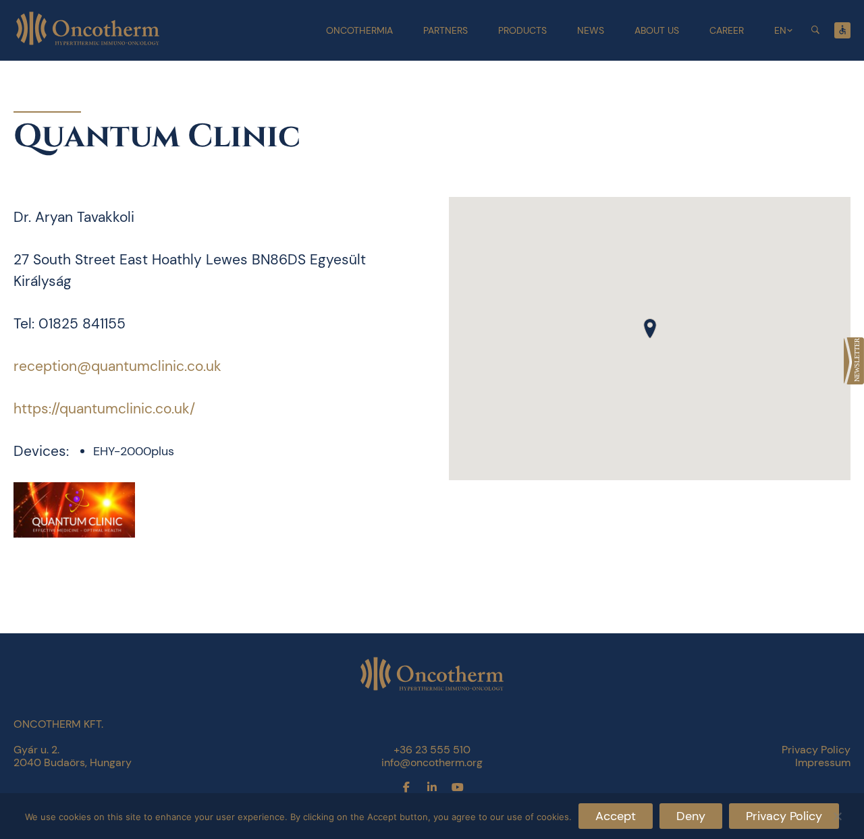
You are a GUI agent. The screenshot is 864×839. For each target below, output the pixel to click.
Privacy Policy (784, 816)
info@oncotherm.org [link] (432, 762)
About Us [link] (656, 30)
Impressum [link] (822, 762)
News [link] (590, 30)
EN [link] (780, 30)
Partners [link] (445, 30)
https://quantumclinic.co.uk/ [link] (104, 408)
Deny (690, 816)
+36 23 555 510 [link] (432, 750)
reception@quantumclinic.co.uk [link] (117, 366)
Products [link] (522, 30)
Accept (615, 816)
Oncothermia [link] (359, 30)
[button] (650, 328)
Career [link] (726, 30)
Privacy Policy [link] (816, 750)
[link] (854, 360)
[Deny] (837, 814)
